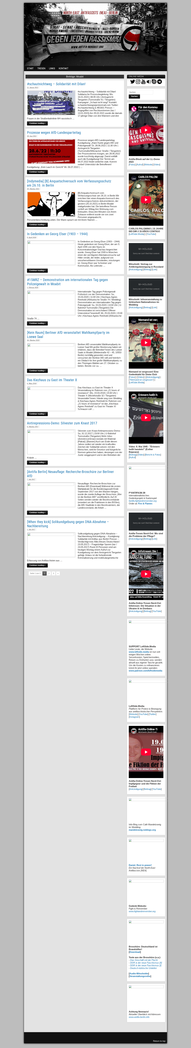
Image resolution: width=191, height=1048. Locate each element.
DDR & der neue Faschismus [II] (146, 962)
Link (155, 269)
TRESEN (41, 68)
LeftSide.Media (136, 234)
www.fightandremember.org (142, 911)
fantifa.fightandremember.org (143, 501)
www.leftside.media (139, 652)
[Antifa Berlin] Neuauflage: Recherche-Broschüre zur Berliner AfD (70, 474)
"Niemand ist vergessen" (141, 379)
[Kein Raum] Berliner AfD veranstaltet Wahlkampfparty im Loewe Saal (68, 334)
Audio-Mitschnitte (139, 973)
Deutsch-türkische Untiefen (143, 968)
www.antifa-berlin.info (139, 1017)
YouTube (151, 234)
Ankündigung (135, 269)
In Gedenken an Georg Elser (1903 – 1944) (57, 234)
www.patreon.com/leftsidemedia (145, 670)
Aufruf (140, 164)
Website (148, 164)
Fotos (132, 164)
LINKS (52, 68)
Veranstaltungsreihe (140, 976)
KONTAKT (63, 68)
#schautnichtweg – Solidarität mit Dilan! (56, 84)
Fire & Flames (145, 503)
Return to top (159, 1041)
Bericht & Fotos (152, 454)
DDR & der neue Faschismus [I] (145, 965)
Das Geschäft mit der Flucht (144, 960)
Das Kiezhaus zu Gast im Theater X (52, 380)
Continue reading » (37, 123)
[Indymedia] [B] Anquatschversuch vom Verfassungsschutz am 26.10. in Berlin (69, 183)
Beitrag (147, 269)
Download (135, 952)
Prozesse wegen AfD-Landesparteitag (54, 132)
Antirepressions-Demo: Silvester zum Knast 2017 (62, 423)
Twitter (152, 714)
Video (157, 164)
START (30, 68)
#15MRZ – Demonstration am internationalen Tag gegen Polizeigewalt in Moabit (67, 282)
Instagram (134, 717)
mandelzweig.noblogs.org (142, 830)
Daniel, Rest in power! (140, 865)
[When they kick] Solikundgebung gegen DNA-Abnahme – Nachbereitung (68, 524)
